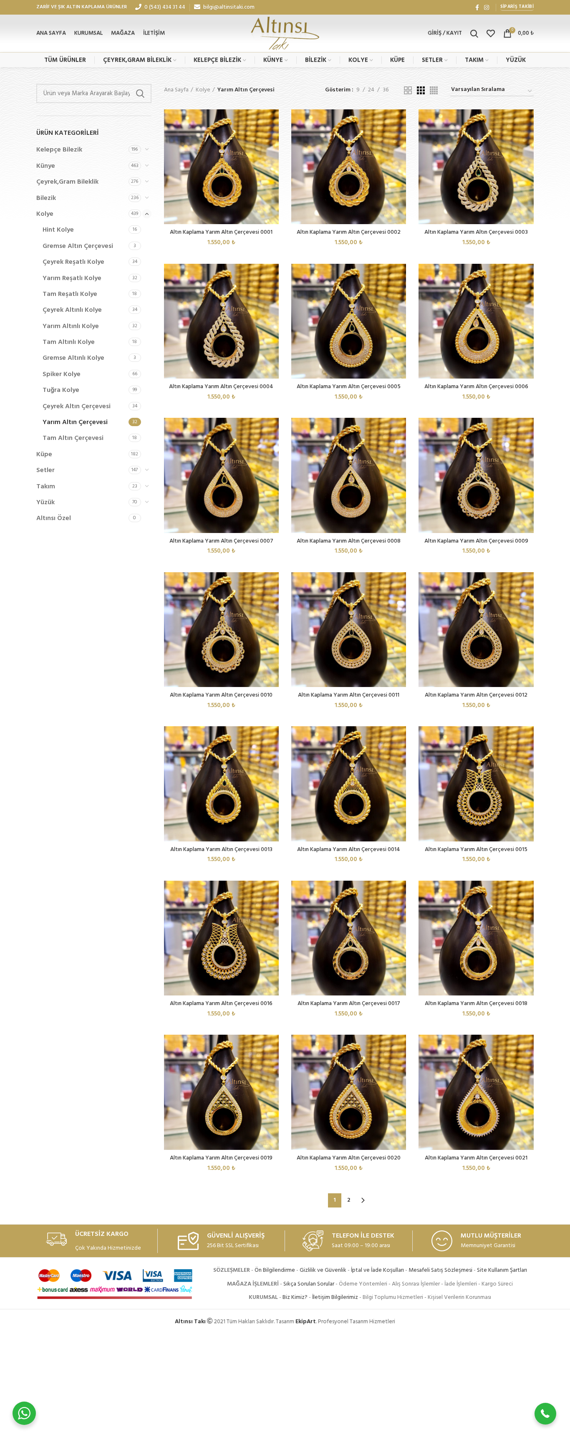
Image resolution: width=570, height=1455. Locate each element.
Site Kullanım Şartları (502, 1270)
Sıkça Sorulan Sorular (308, 1284)
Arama (140, 93)
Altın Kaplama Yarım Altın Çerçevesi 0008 (349, 541)
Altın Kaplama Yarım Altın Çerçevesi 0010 (221, 695)
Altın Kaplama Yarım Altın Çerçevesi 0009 (476, 541)
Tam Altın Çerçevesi (73, 438)
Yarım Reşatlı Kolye (72, 278)
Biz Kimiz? (295, 1297)
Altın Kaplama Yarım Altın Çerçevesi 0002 (349, 232)
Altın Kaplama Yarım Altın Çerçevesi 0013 (221, 849)
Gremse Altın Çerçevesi (78, 246)
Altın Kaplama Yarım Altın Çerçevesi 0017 (349, 1003)
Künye (45, 166)
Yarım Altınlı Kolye (71, 326)
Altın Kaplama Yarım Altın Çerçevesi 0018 (476, 1003)
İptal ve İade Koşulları (377, 1270)
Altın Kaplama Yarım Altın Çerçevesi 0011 (348, 695)
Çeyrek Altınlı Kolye (72, 310)
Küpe (44, 454)
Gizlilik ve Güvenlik (323, 1270)
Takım (45, 486)
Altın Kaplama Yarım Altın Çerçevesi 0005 (349, 387)
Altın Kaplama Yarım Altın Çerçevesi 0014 (348, 849)
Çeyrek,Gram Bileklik (67, 182)
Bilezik (46, 198)
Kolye (44, 214)
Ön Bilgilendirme (275, 1270)
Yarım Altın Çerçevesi (75, 422)
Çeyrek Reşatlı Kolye (73, 262)
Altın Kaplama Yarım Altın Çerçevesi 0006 (476, 387)
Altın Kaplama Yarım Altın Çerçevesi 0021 (476, 1158)
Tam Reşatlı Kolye (70, 294)
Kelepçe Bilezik (59, 149)
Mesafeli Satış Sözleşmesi (440, 1270)
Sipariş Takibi (517, 6)
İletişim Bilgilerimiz (335, 1297)
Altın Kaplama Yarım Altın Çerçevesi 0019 (221, 1158)
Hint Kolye (58, 230)
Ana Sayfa (176, 90)
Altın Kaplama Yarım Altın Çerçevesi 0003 (476, 232)
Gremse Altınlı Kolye (73, 358)
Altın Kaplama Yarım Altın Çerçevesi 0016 (221, 1003)
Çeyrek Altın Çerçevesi (77, 406)
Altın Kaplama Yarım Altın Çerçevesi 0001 (221, 232)
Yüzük (45, 502)
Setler (45, 470)
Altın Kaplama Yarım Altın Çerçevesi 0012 (476, 695)
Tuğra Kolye (61, 390)
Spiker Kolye (62, 374)
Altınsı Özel (53, 518)
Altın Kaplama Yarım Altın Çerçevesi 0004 (221, 387)
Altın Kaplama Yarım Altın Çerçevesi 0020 (349, 1158)
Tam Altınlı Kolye (69, 342)
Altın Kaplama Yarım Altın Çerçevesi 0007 (221, 541)
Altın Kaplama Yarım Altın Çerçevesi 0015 (476, 849)
